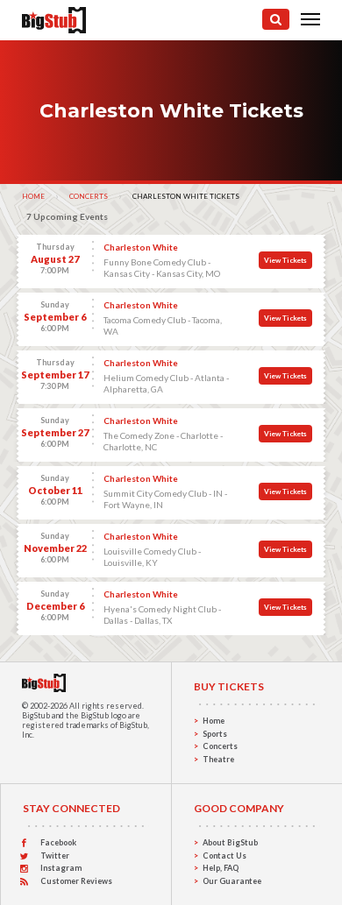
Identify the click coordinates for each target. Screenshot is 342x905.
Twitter (54, 855)
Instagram (61, 868)
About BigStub (230, 842)
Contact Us (224, 855)
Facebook (58, 842)
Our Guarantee (232, 881)
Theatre (218, 759)
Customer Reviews (76, 881)
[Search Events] (275, 19)
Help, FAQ (221, 868)
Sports (215, 734)
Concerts (88, 196)
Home (33, 196)
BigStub (36, 715)
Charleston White (140, 247)
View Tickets (285, 260)
